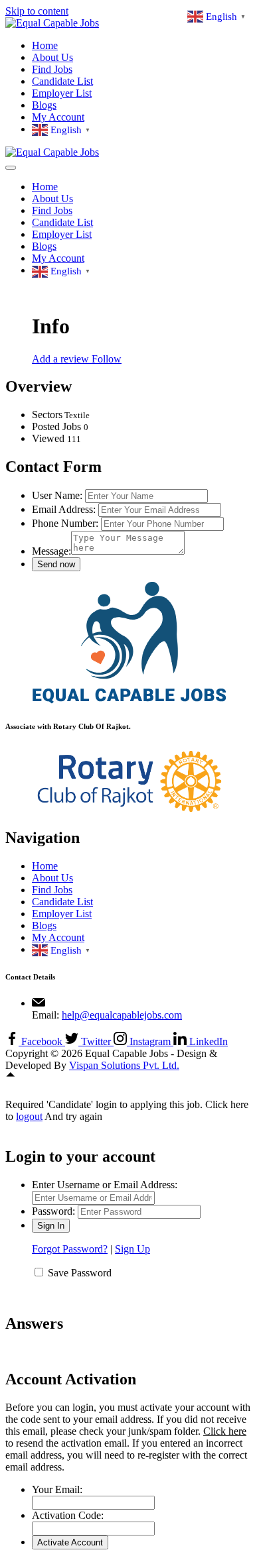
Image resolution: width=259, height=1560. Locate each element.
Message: (51, 551)
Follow (107, 358)
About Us (52, 57)
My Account (58, 117)
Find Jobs (52, 69)
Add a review (62, 358)
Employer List (62, 93)
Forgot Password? (70, 1248)
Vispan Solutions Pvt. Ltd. (124, 1065)
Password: (53, 1211)
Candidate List (62, 81)
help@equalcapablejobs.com (122, 1015)
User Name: (57, 495)
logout (29, 1116)
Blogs (44, 105)
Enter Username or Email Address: (104, 1184)
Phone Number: (65, 523)
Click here (224, 1431)
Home (45, 45)
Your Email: (57, 1489)
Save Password (80, 1272)
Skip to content (36, 11)
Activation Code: (68, 1515)
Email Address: (64, 509)
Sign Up (132, 1248)
